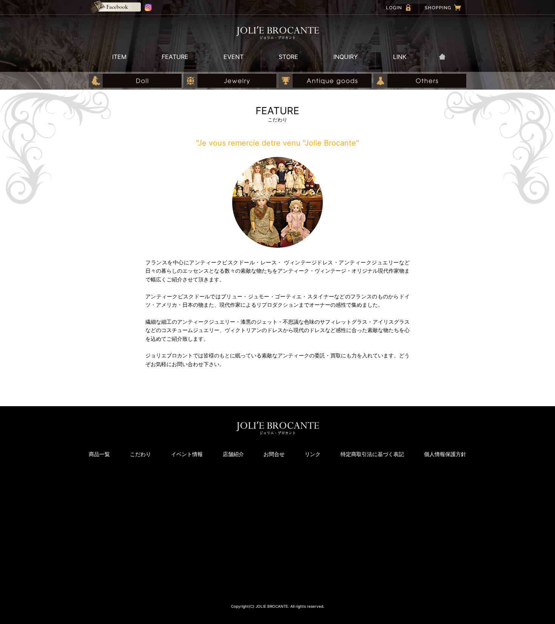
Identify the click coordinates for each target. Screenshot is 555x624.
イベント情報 (187, 454)
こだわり (140, 454)
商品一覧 (99, 454)
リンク (313, 454)
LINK (399, 57)
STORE (288, 57)
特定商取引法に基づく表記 (372, 454)
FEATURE (175, 57)
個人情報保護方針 (445, 454)
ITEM (119, 57)
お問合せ (274, 454)
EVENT (234, 57)
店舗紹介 (233, 454)
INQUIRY (345, 57)
